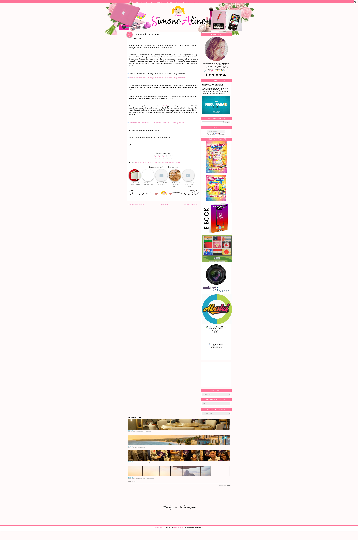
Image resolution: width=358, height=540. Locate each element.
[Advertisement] (216, 374)
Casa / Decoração (139, 162)
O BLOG (151, 2)
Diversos (157, 162)
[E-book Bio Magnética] (216, 172)
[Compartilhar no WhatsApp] (171, 157)
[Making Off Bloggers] (216, 292)
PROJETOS (169, 2)
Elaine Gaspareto (178, 527)
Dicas (152, 162)
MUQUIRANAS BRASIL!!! (212, 85)
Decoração (148, 162)
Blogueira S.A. (159, 527)
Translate (222, 134)
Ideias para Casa (164, 162)
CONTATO (195, 2)
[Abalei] (217, 323)
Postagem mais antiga (191, 204)
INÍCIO (131, 2)
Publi (173, 162)
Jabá (170, 162)
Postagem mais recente (136, 204)
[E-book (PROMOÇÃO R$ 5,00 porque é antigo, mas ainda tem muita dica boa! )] (217, 232)
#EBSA (159, 2)
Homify (165, 106)
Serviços (178, 162)
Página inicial (163, 204)
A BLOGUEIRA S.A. (141, 2)
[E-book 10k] (216, 200)
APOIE (177, 2)
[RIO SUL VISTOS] (217, 262)
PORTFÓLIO (186, 2)
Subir (353, 536)
